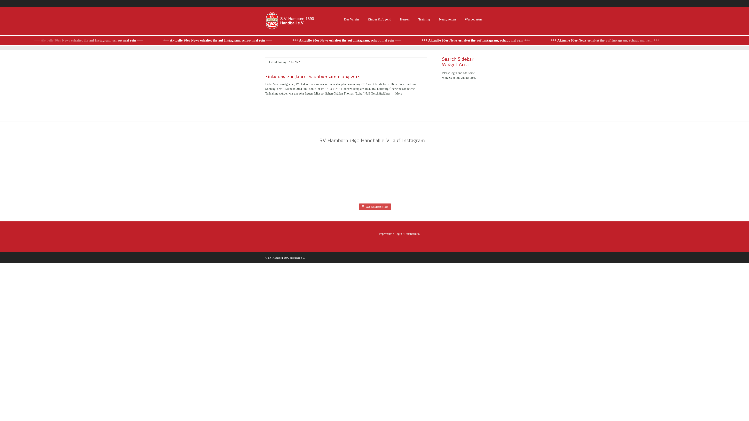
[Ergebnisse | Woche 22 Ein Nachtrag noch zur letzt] (703, 174)
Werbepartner (474, 19)
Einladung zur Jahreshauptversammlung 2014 (312, 77)
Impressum (386, 233)
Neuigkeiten (447, 19)
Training (424, 19)
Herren (405, 19)
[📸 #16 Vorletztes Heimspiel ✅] (609, 174)
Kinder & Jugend (379, 19)
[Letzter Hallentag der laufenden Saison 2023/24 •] (515, 174)
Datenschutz (412, 233)
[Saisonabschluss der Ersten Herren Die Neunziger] (328, 174)
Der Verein (351, 19)
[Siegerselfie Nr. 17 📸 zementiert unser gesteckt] (421, 174)
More (398, 93)
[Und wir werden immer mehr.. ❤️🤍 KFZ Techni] (46, 174)
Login (398, 233)
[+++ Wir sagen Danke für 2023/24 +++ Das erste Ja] (234, 174)
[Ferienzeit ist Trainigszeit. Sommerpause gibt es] (140, 174)
